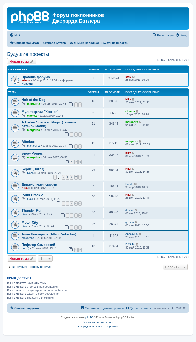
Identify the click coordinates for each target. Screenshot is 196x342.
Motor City (30, 223)
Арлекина (131, 233)
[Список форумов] (30, 16)
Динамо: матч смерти (39, 184)
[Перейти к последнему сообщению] (134, 76)
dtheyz (129, 210)
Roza (30, 172)
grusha (129, 222)
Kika (128, 99)
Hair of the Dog (33, 100)
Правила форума (36, 77)
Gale (30, 199)
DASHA (130, 244)
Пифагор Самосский (38, 245)
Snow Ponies (32, 153)
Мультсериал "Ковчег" (40, 112)
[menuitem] (15, 35)
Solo (128, 76)
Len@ (25, 248)
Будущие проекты (28, 54)
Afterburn (29, 142)
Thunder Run (32, 211)
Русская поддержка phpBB (98, 322)
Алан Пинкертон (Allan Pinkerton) (49, 234)
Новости (27, 83)
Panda (129, 184)
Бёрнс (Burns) (33, 169)
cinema (32, 115)
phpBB (89, 317)
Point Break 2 (32, 195)
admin (26, 80)
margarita (33, 103)
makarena (33, 145)
